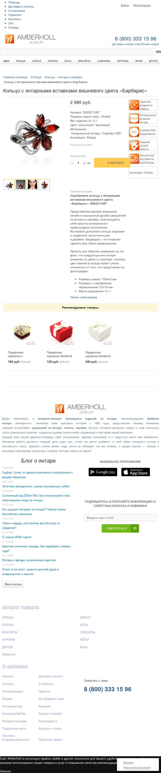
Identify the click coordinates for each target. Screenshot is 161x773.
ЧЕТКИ (84, 639)
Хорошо (5, 771)
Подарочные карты (14, 728)
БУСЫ (84, 624)
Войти (125, 5)
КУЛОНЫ (8, 624)
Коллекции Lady (12, 706)
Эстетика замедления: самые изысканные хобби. (36, 486)
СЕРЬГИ (85, 617)
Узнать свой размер (83, 297)
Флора (91, 137)
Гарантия (14, 15)
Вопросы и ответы (50, 728)
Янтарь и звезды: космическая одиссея (29, 560)
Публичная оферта (50, 739)
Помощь (14, 2)
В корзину (116, 163)
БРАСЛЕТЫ (9, 632)
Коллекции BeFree (13, 713)
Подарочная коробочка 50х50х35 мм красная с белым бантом (60, 358)
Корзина (128, 762)
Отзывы (13, 27)
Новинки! (7, 676)
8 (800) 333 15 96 (135, 38)
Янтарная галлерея (14, 721)
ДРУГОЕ (7, 647)
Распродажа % (48, 721)
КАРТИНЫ (8, 639)
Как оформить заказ (51, 698)
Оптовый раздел (12, 691)
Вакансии (45, 706)
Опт (11, 23)
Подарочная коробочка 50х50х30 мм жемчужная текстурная (98, 358)
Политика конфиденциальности (15, 737)
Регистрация (142, 5)
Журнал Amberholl (50, 713)
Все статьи (13, 584)
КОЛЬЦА (8, 617)
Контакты (14, 19)
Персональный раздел (137, 767)
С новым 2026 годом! (16, 537)
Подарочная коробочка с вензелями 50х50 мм (21, 356)
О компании (16, 10)
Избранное (9, 654)
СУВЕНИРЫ (87, 632)
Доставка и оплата (21, 6)
